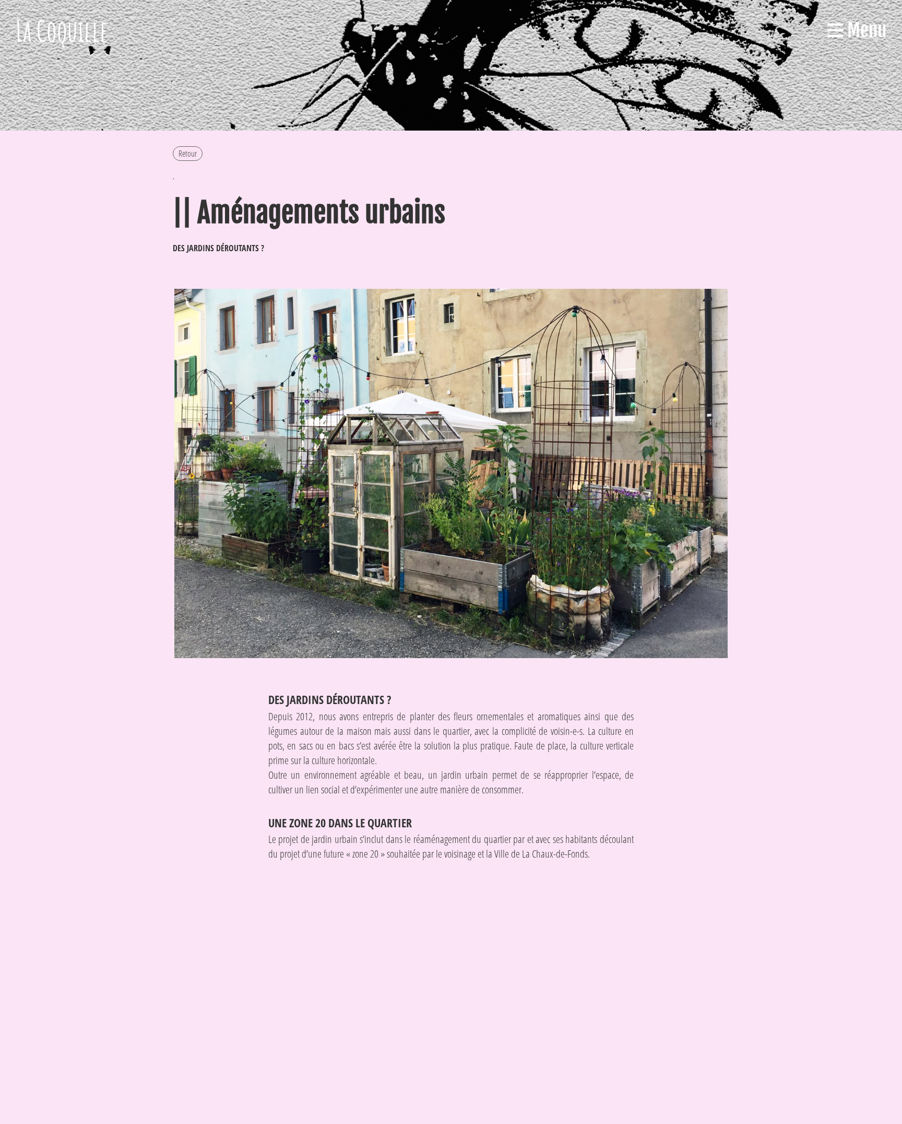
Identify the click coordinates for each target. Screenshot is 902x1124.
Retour (188, 153)
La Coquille (62, 31)
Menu (865, 30)
